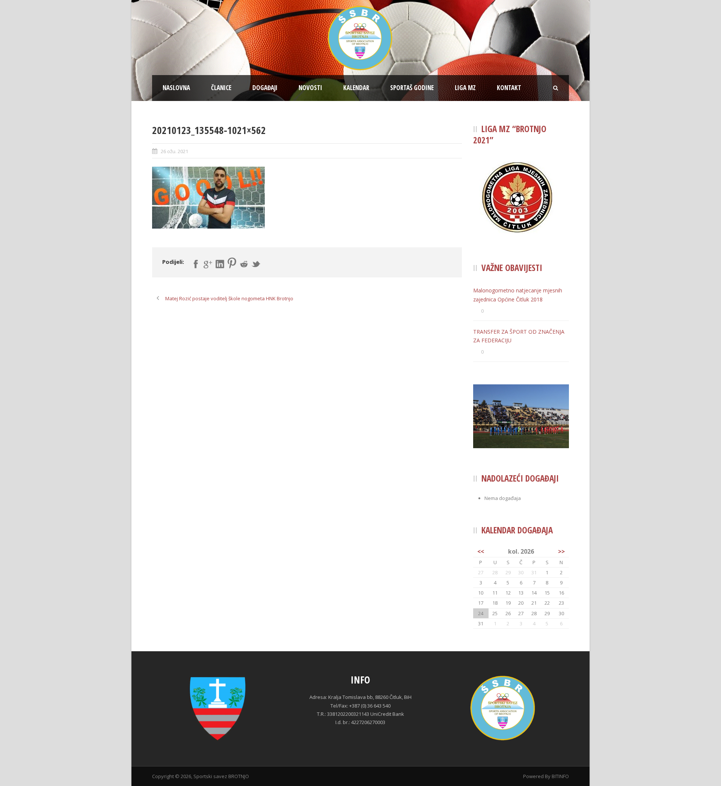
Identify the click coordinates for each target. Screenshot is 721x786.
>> (561, 551)
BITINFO (560, 776)
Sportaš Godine (412, 87)
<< (480, 551)
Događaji (265, 87)
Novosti (310, 87)
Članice (221, 87)
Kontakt (509, 87)
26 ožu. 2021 (174, 151)
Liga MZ (465, 87)
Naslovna (176, 87)
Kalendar (356, 87)
